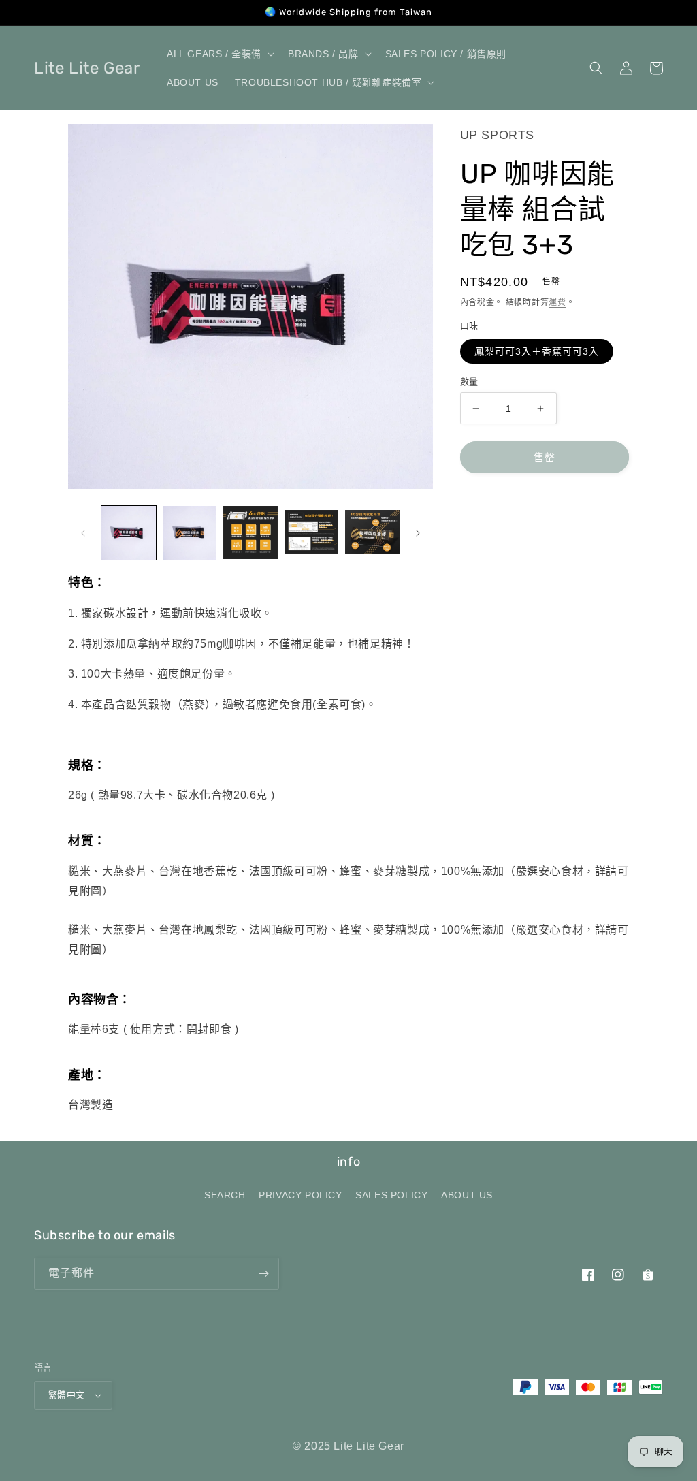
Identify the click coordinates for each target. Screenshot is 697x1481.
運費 (557, 302)
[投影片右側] (418, 533)
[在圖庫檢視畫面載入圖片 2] (190, 533)
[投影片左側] (83, 533)
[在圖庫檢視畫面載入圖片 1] (128, 533)
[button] (219, 53)
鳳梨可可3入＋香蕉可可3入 (536, 351)
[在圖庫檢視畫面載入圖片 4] (312, 533)
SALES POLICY (391, 1195)
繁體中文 (66, 1395)
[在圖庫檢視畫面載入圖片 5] (372, 533)
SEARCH (225, 1195)
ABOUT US (467, 1195)
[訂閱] (263, 1274)
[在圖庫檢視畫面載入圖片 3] (250, 533)
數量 (469, 382)
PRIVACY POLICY (300, 1195)
